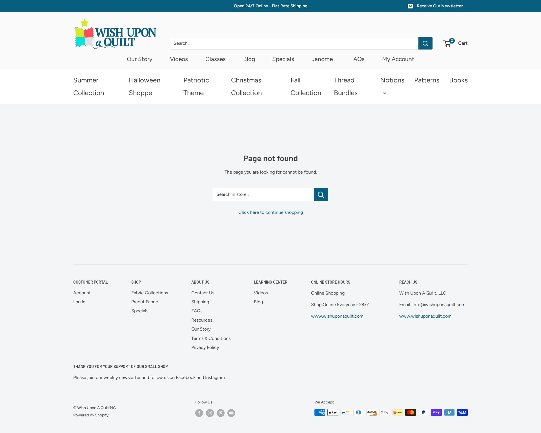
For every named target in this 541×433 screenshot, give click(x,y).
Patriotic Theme (196, 86)
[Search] (425, 43)
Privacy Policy (205, 347)
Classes (215, 58)
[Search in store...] (321, 194)
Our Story (139, 58)
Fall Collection (306, 86)
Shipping (200, 301)
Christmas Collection (246, 86)
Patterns (426, 80)
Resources (201, 320)
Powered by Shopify (90, 415)
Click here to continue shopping (270, 212)
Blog (249, 58)
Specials (283, 58)
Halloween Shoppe (144, 86)
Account (82, 292)
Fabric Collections (149, 292)
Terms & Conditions (210, 338)
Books (458, 80)
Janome (322, 58)
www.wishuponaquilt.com (337, 316)
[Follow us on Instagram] (210, 413)
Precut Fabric (144, 301)
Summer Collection (88, 86)
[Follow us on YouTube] (231, 413)
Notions (392, 80)
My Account (398, 58)
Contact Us (202, 292)
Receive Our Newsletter (440, 5)
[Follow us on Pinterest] (221, 413)
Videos (179, 58)
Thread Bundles (346, 86)
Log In (79, 301)
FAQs (357, 58)
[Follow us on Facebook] (199, 413)
